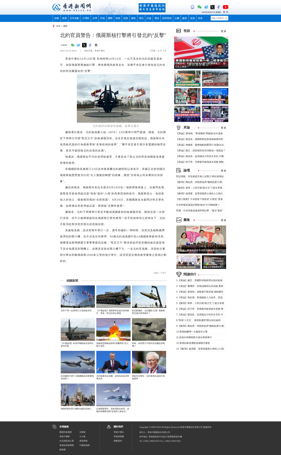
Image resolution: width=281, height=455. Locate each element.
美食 (200, 18)
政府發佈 (167, 18)
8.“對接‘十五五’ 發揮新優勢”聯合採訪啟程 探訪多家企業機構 (209, 320)
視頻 (125, 18)
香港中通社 (119, 432)
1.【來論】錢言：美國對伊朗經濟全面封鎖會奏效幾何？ (205, 280)
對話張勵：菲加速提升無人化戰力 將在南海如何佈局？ (204, 176)
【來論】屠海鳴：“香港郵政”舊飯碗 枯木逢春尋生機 (203, 133)
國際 (110, 18)
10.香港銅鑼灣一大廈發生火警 (192, 331)
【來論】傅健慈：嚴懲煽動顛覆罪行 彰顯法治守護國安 (204, 145)
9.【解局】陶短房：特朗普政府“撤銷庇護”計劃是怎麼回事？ (207, 326)
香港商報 (83, 441)
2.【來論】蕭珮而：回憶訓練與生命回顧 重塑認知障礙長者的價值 (210, 286)
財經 (118, 18)
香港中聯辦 (64, 436)
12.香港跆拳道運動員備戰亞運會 (193, 343)
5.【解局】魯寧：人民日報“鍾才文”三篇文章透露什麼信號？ (207, 303)
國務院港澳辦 (65, 432)
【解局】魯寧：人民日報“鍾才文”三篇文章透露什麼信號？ (206, 188)
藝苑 (184, 18)
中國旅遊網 (84, 445)
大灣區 (85, 18)
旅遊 (192, 18)
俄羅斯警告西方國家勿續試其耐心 (76, 409)
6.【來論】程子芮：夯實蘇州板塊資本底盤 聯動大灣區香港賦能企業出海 (213, 309)
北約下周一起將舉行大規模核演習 (76, 310)
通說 (156, 18)
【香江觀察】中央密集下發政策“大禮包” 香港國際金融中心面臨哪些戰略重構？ (217, 199)
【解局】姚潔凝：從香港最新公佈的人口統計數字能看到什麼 (207, 193)
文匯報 (82, 432)
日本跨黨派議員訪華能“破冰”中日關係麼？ (198, 205)
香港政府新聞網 (66, 445)
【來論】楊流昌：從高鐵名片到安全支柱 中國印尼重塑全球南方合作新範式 (215, 156)
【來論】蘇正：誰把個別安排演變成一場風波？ (200, 150)
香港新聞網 (119, 436)
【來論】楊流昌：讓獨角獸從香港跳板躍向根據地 (202, 139)
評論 (149, 18)
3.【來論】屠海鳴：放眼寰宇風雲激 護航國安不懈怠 (203, 292)
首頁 (58, 26)
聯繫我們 (118, 441)
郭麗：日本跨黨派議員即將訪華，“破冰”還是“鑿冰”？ (203, 210)
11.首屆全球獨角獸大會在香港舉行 (194, 337)
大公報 (82, 436)
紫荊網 (62, 449)
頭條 (56, 18)
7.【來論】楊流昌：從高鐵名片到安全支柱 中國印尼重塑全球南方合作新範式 (216, 314)
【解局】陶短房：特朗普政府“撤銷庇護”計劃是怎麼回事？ (206, 182)
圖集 (133, 18)
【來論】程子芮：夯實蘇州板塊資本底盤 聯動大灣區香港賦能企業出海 (212, 162)
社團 (177, 18)
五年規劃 (74, 18)
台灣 (94, 18)
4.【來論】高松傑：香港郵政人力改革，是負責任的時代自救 (207, 297)
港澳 (64, 18)
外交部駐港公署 (66, 441)
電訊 (141, 18)
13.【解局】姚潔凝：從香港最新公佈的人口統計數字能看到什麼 (209, 348)
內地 (102, 18)
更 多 (223, 31)
